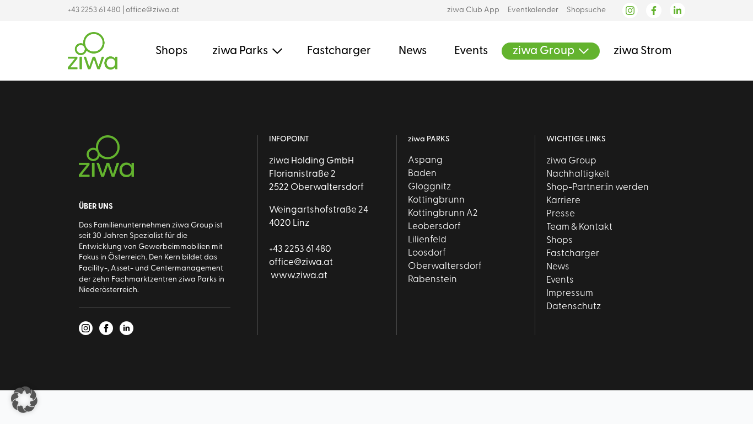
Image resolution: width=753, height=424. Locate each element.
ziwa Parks (240, 51)
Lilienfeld (427, 240)
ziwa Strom (642, 51)
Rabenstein (432, 279)
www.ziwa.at (298, 275)
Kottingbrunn (436, 200)
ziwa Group (543, 51)
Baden (422, 173)
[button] (24, 399)
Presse (560, 214)
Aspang (425, 160)
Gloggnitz (429, 187)
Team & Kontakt (579, 227)
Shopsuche (586, 10)
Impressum (569, 293)
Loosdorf (427, 253)
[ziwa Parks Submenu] (275, 51)
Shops (171, 51)
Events (471, 51)
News (413, 51)
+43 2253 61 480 (94, 10)
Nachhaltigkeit (578, 174)
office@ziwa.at (152, 10)
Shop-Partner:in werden (597, 187)
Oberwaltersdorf (445, 266)
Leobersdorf (434, 226)
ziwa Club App (473, 10)
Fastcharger (339, 51)
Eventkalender (533, 10)
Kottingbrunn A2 (442, 213)
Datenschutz (573, 306)
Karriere (563, 200)
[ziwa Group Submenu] (581, 51)
